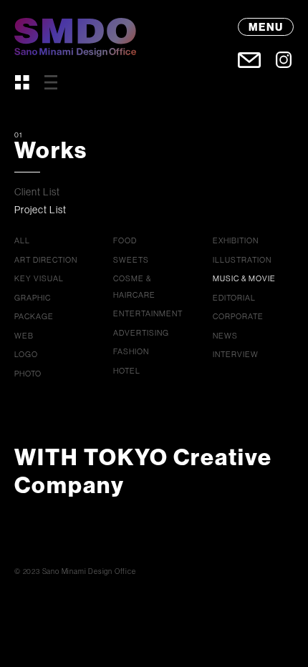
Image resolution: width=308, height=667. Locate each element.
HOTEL (126, 371)
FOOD (125, 240)
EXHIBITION (236, 240)
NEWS (225, 336)
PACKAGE (34, 316)
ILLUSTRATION (242, 260)
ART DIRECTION (45, 260)
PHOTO (28, 374)
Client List (37, 191)
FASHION (131, 351)
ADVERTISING (141, 333)
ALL (22, 240)
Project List (40, 209)
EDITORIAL (234, 298)
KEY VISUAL (39, 278)
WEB (24, 336)
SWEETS (131, 260)
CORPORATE (238, 316)
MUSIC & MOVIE (244, 278)
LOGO (26, 354)
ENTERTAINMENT (148, 313)
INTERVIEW (236, 354)
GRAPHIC (32, 298)
